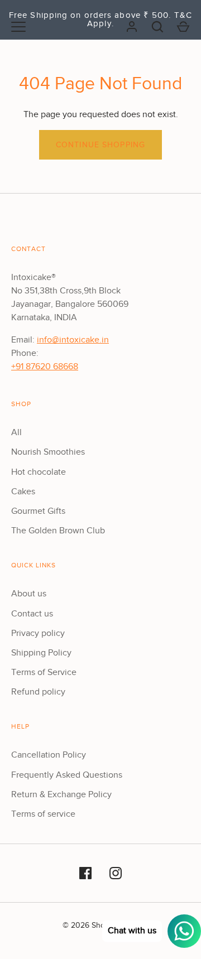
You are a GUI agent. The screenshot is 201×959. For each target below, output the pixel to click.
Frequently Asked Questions (66, 775)
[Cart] (183, 27)
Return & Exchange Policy (61, 794)
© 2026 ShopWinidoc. (100, 925)
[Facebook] (85, 873)
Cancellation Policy (48, 755)
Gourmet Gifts (38, 511)
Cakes (23, 491)
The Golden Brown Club (58, 531)
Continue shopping (100, 145)
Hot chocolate (38, 472)
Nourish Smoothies (48, 452)
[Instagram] (115, 873)
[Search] (157, 27)
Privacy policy (38, 633)
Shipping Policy (41, 653)
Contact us (32, 614)
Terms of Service (43, 672)
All (16, 432)
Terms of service (43, 814)
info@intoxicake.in (73, 340)
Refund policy (38, 692)
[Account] (131, 27)
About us (28, 594)
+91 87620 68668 (44, 367)
